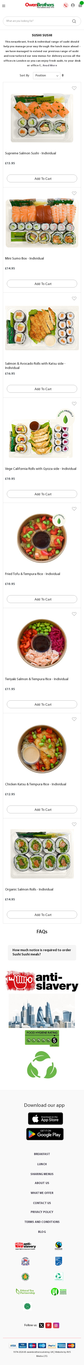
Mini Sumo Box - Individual (24, 258)
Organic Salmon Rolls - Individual (29, 889)
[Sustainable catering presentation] (42, 1065)
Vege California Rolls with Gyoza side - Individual (40, 469)
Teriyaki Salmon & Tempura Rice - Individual (36, 679)
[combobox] (42, 21)
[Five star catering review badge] (42, 1038)
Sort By (24, 75)
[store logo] (39, 5)
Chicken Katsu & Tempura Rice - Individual (35, 784)
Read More (50, 65)
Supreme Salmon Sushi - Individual (30, 153)
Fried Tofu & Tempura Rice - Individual (32, 574)
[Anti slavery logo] (42, 981)
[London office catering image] (42, 1010)
